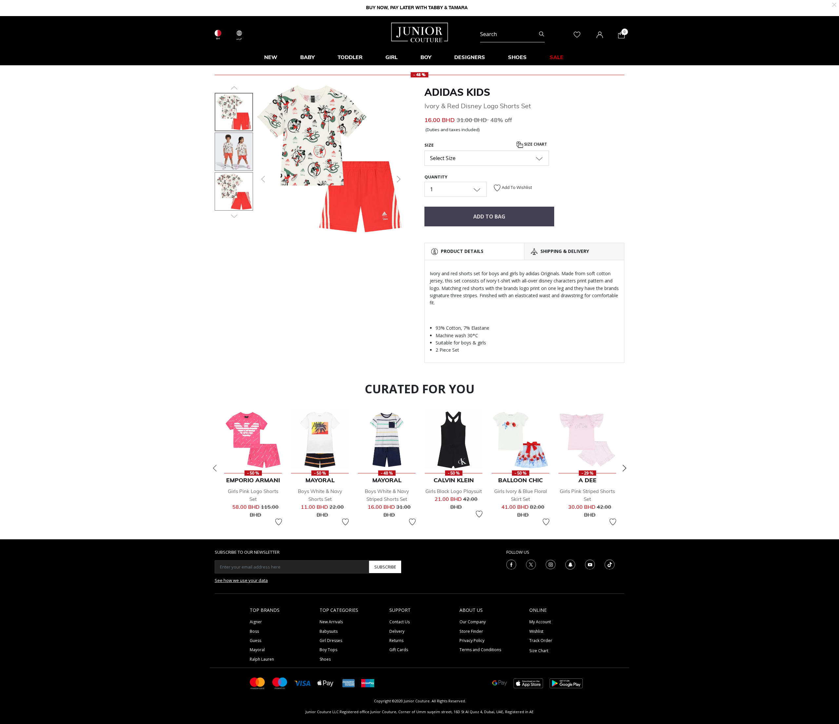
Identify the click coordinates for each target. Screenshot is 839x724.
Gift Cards (398, 649)
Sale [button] (556, 57)
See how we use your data (241, 580)
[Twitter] (531, 564)
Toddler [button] (350, 57)
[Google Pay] (499, 682)
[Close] (834, 4)
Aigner (256, 622)
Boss (254, 631)
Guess (255, 640)
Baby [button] (307, 57)
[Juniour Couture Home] (419, 31)
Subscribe (385, 567)
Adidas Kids (457, 92)
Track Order (540, 640)
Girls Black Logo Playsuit (453, 491)
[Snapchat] (570, 564)
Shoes (325, 659)
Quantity (435, 177)
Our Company (472, 622)
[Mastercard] (257, 682)
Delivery (396, 631)
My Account (540, 622)
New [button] (270, 57)
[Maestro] (280, 682)
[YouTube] (590, 564)
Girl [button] (391, 57)
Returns (396, 640)
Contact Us (399, 622)
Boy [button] (425, 57)
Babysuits (329, 631)
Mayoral (257, 649)
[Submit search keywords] (541, 34)
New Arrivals (331, 622)
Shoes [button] (517, 57)
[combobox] (512, 34)
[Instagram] (551, 564)
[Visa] (302, 682)
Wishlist (536, 631)
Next (624, 468)
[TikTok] (610, 564)
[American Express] (348, 682)
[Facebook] (511, 564)
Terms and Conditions (480, 649)
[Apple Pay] (325, 682)
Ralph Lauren (262, 659)
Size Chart (535, 144)
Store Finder (471, 631)
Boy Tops (328, 649)
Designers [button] (469, 57)
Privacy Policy (471, 640)
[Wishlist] (278, 522)
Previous (215, 468)
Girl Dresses (331, 640)
